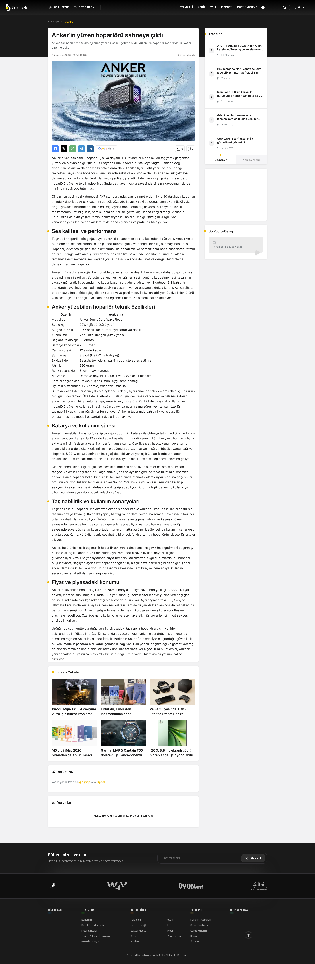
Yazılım (135, 942)
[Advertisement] (236, 195)
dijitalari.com (148, 955)
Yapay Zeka (174, 936)
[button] (180, 148)
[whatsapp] (72, 148)
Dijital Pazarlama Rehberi (95, 925)
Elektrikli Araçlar (90, 942)
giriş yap (84, 782)
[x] (64, 148)
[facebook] (55, 148)
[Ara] (284, 7)
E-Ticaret (172, 925)
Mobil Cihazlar (89, 931)
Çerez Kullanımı (199, 931)
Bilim (133, 936)
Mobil (201, 7)
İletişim (195, 942)
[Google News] (106, 148)
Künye (194, 936)
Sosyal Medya (138, 931)
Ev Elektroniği (138, 925)
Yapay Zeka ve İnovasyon (96, 936)
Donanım (86, 920)
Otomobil (226, 7)
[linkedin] (90, 148)
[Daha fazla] (263, 7)
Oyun (213, 7)
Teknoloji (186, 7)
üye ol (101, 782)
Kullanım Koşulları (200, 920)
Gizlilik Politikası (199, 925)
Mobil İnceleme (247, 7)
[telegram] (81, 148)
